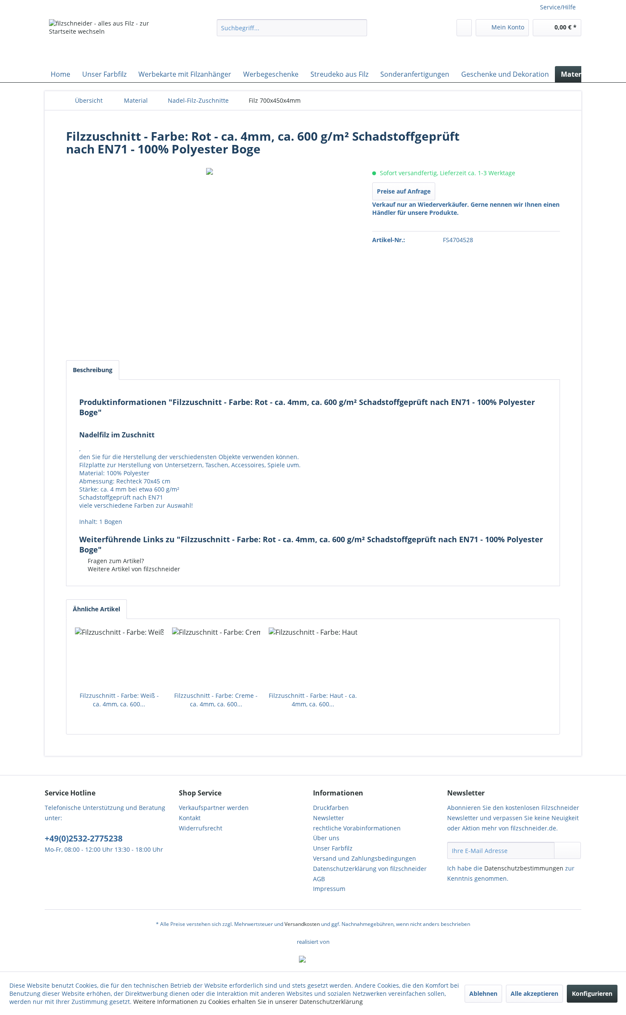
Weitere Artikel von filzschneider (133, 569)
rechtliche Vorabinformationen (357, 828)
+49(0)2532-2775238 (84, 838)
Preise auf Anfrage (404, 191)
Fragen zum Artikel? (115, 561)
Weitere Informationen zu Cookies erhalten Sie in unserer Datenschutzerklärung (248, 1002)
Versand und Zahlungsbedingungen (364, 858)
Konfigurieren (592, 993)
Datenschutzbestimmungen (523, 868)
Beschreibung (92, 370)
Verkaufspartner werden (214, 808)
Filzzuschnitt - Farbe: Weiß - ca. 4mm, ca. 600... (119, 699)
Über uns (326, 838)
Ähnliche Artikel (96, 609)
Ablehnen (483, 993)
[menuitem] (292, 27)
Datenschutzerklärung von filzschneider (370, 869)
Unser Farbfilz (333, 848)
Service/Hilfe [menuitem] (557, 7)
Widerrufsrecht (200, 828)
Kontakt (190, 818)
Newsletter (328, 818)
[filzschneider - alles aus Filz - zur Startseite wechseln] (113, 40)
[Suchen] (359, 27)
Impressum (329, 889)
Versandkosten (302, 924)
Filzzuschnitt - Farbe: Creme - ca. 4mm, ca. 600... (216, 699)
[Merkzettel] (464, 27)
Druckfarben (331, 808)
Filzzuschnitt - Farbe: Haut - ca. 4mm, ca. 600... (313, 699)
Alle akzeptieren (534, 993)
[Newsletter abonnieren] (567, 850)
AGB (319, 879)
